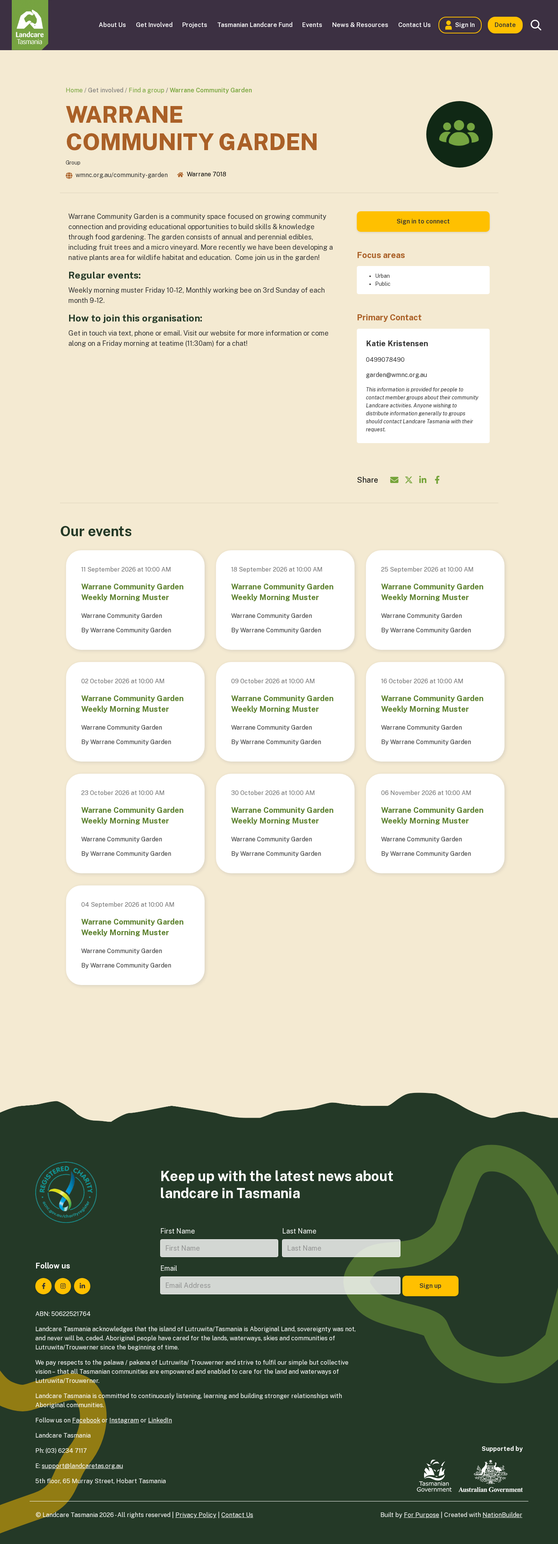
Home (74, 90)
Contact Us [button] (414, 25)
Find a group (146, 90)
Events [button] (312, 25)
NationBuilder (502, 1515)
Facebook (86, 1420)
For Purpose (421, 1515)
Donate (505, 25)
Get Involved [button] (154, 25)
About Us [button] (112, 25)
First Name (177, 1231)
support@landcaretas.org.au (82, 1466)
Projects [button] (194, 25)
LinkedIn (160, 1420)
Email (168, 1268)
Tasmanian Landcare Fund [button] (255, 25)
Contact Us (237, 1515)
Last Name (299, 1231)
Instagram (124, 1420)
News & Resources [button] (360, 25)
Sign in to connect (423, 221)
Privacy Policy (195, 1515)
